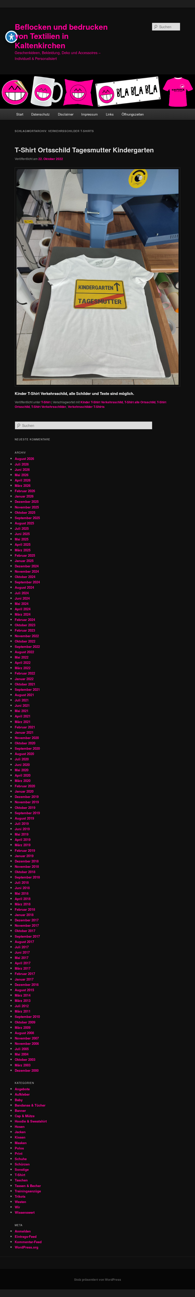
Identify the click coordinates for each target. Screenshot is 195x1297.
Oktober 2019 (25, 807)
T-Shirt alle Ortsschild (139, 402)
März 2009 (22, 1027)
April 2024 (22, 608)
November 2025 (27, 507)
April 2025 (22, 544)
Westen (20, 1201)
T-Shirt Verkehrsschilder (48, 406)
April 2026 (22, 480)
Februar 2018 (25, 909)
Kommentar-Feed (28, 1241)
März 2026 (22, 485)
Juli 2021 (22, 700)
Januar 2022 (24, 678)
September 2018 (27, 877)
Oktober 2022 (25, 641)
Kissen (20, 1137)
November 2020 (27, 737)
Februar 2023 (25, 630)
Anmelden (23, 1231)
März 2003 (22, 1065)
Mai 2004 (21, 1054)
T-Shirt (46, 402)
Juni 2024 (22, 598)
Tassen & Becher (28, 1185)
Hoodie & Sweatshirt (31, 1121)
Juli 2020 (22, 759)
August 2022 (24, 651)
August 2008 (24, 1032)
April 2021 (22, 716)
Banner (20, 1110)
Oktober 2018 (25, 871)
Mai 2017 (21, 957)
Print (18, 1153)
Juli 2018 (22, 882)
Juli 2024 (22, 592)
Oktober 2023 (25, 624)
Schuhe (21, 1158)
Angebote (22, 1088)
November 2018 (27, 866)
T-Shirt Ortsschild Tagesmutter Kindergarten (84, 149)
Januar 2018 (24, 914)
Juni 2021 (22, 705)
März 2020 (22, 780)
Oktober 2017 (25, 930)
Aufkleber (22, 1094)
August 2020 (24, 753)
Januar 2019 (24, 855)
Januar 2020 (24, 791)
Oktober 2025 (25, 512)
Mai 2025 (21, 539)
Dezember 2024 (27, 566)
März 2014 (22, 995)
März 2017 (22, 968)
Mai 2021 (21, 710)
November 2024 (27, 571)
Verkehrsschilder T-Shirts (86, 406)
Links (110, 114)
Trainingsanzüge (28, 1191)
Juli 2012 (22, 1005)
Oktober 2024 (25, 576)
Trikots (20, 1196)
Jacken (20, 1131)
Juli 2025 (22, 528)
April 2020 (22, 775)
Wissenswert (25, 1212)
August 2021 (24, 694)
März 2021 (22, 721)
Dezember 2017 (27, 920)
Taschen (21, 1180)
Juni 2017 (22, 952)
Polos (19, 1148)
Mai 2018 (21, 893)
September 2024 (27, 582)
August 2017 (24, 941)
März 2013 (22, 1000)
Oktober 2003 (25, 1059)
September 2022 (27, 646)
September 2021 (27, 689)
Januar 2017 (24, 979)
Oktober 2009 (25, 1022)
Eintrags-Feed (26, 1236)
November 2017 (27, 925)
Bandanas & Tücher (30, 1105)
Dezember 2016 (27, 984)
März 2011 (22, 1011)
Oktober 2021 (25, 684)
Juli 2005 (22, 1048)
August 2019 (24, 818)
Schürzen (22, 1164)
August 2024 (24, 587)
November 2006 (27, 1043)
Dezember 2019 (27, 796)
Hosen (20, 1126)
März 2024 (22, 614)
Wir (17, 1207)
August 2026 (24, 458)
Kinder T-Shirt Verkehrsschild (101, 402)
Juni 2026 (22, 469)
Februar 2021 (25, 727)
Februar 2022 (25, 673)
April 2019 (22, 839)
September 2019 (27, 812)
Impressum (89, 114)
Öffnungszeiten (133, 114)
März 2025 (22, 550)
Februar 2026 (25, 490)
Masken (21, 1142)
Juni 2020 (22, 764)
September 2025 (27, 517)
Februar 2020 (25, 785)
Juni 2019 (22, 828)
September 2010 (27, 1016)
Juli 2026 (22, 464)
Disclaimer (65, 114)
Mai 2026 (21, 474)
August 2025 (24, 523)
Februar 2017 (25, 973)
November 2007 (27, 1038)
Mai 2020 (21, 769)
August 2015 (24, 989)
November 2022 (27, 635)
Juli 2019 (22, 823)
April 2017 (22, 962)
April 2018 (22, 898)
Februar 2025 (25, 555)
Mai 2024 (21, 603)
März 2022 (22, 667)
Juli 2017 (22, 946)
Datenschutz (40, 114)
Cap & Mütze (25, 1115)
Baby (19, 1099)
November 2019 (27, 801)
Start (19, 114)
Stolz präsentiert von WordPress (97, 1279)
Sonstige (22, 1169)
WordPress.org (26, 1247)
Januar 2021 (24, 732)
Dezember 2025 (27, 501)
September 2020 (27, 748)
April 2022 (22, 662)
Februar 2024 (25, 619)
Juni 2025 (22, 533)
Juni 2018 (22, 887)
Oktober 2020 (25, 743)
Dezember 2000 (27, 1070)
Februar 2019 (25, 850)
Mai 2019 (21, 834)
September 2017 (27, 936)
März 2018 (22, 904)
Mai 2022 (21, 657)
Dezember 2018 (27, 861)
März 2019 (22, 844)
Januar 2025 (24, 560)
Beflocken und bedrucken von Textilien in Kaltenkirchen (61, 36)
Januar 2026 (24, 496)
